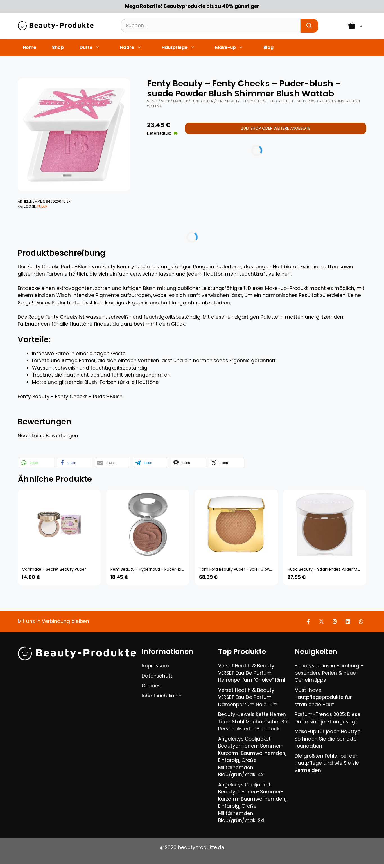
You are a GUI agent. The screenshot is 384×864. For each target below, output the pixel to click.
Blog (268, 47)
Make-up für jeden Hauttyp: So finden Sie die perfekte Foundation (328, 738)
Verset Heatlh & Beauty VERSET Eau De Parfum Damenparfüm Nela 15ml (248, 697)
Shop (58, 47)
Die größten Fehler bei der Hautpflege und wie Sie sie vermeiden (327, 763)
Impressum (155, 665)
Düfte (86, 47)
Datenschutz (157, 675)
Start (152, 101)
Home (29, 47)
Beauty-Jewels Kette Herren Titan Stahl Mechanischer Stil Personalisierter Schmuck (253, 721)
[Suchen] (309, 26)
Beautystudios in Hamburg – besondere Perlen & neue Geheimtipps (329, 672)
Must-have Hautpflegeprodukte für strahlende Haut (323, 697)
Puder (42, 206)
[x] (321, 621)
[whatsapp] (361, 621)
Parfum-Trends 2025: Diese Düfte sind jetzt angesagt (327, 718)
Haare (127, 47)
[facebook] (308, 621)
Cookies (151, 685)
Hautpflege (175, 47)
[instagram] (334, 621)
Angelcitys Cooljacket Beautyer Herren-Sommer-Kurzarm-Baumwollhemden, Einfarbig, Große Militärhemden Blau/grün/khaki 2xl (252, 802)
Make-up (225, 47)
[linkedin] (348, 621)
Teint (195, 101)
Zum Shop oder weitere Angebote (275, 128)
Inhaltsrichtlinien (162, 695)
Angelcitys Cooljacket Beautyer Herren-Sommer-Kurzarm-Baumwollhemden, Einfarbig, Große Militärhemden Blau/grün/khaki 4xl (252, 756)
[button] (36, 462)
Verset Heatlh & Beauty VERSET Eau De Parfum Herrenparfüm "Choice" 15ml (251, 672)
